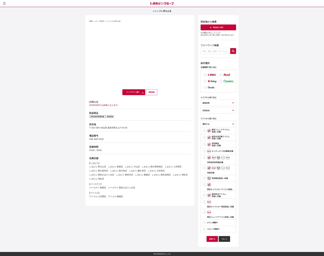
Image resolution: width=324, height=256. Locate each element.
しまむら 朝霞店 (115, 166)
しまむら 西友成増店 (161, 174)
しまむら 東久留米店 (98, 170)
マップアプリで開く (133, 92)
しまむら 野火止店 (97, 166)
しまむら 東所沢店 (124, 174)
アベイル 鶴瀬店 (115, 196)
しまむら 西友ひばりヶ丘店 (101, 174)
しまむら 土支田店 (156, 170)
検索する (212, 239)
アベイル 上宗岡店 (97, 196)
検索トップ (93, 21)
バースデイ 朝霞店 (97, 187)
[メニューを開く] (4, 3)
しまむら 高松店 (96, 178)
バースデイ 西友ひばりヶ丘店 (121, 187)
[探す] (233, 51)
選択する (206, 124)
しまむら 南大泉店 (118, 170)
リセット (224, 239)
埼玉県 (101, 21)
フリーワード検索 (210, 45)
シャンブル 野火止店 (113, 21)
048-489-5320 (96, 139)
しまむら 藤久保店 (137, 170)
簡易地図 (152, 92)
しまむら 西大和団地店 (152, 166)
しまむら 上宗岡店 (173, 166)
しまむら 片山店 (132, 166)
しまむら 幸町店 (180, 174)
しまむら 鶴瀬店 (142, 174)
